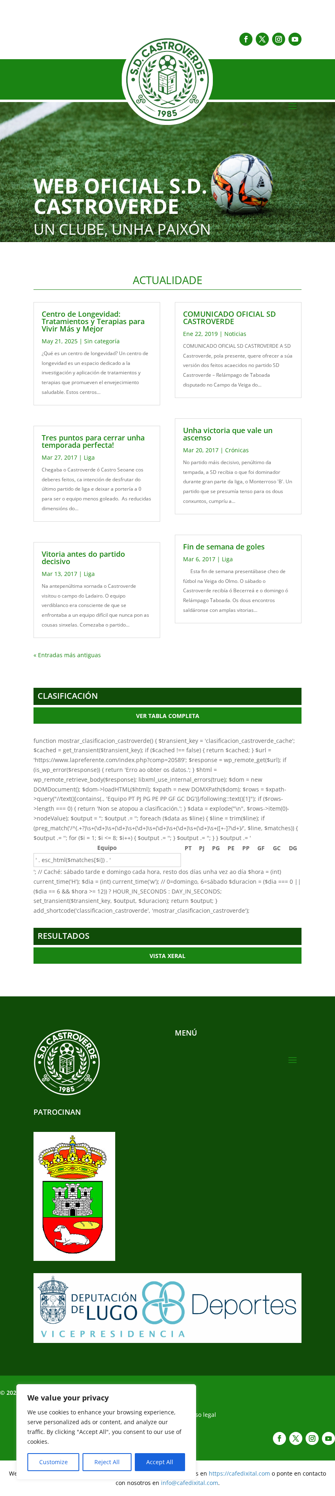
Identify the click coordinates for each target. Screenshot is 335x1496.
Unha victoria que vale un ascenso (227, 433)
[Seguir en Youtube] (295, 39)
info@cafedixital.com (189, 1483)
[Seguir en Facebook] (245, 39)
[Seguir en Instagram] (278, 39)
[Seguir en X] (262, 39)
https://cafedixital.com (239, 1473)
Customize (53, 1462)
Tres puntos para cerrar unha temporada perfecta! (93, 441)
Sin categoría (102, 341)
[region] (106, 1432)
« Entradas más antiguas (67, 655)
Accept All (159, 1462)
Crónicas (237, 450)
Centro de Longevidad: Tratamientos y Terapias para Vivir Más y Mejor (93, 321)
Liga (89, 457)
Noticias (235, 334)
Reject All (107, 1462)
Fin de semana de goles (224, 546)
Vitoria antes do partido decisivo (83, 557)
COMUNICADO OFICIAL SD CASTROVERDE (229, 317)
